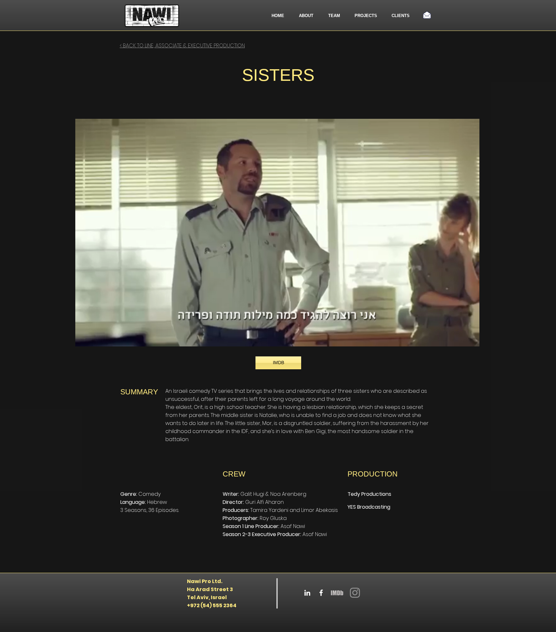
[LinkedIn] (307, 593)
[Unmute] (94, 338)
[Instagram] (355, 592)
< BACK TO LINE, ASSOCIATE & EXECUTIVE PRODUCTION (182, 45)
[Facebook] (321, 593)
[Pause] (83, 338)
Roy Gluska (273, 518)
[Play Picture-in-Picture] (460, 338)
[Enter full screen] (471, 338)
